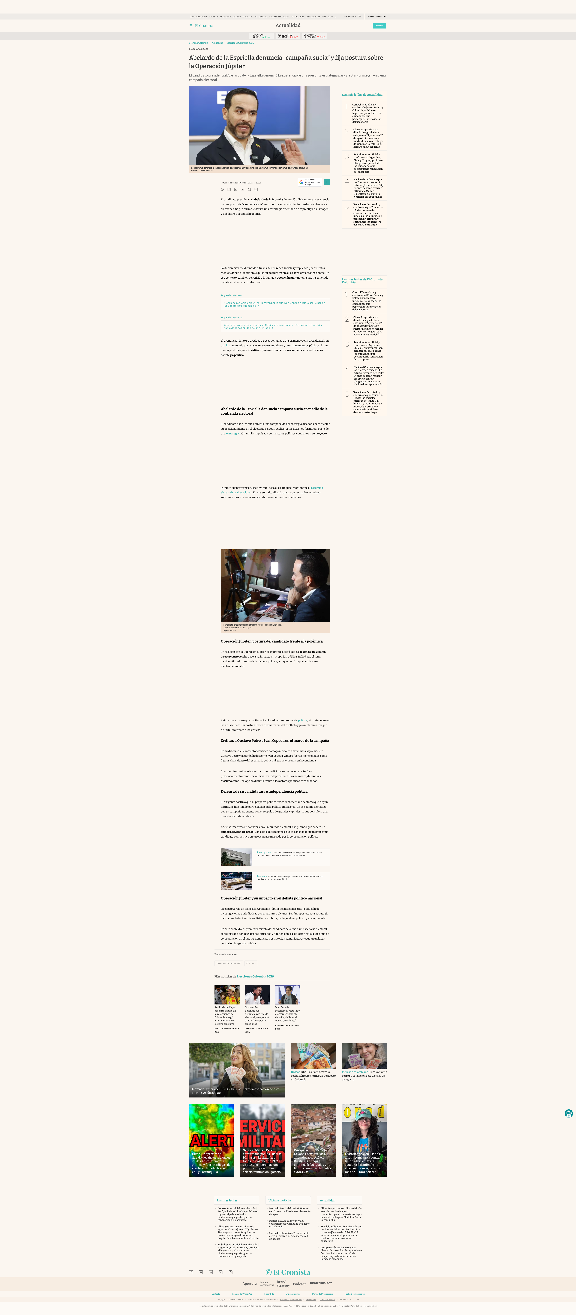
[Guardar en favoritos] (327, 182)
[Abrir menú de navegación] (191, 25)
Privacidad (311, 1299)
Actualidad (261, 17)
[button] (569, 1113)
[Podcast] (299, 1284)
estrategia (232, 433)
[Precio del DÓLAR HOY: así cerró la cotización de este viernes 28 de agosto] (237, 1070)
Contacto (216, 1294)
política (302, 720)
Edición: (375, 16)
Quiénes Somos (293, 1294)
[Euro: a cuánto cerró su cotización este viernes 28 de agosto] (364, 1056)
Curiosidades (313, 17)
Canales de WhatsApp (242, 1294)
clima (228, 345)
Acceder (379, 25)
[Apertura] (250, 1284)
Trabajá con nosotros (355, 1294)
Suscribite (269, 1294)
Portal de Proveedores (322, 1294)
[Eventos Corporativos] (267, 1284)
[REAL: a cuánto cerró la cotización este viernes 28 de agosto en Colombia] (313, 1056)
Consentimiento (327, 1299)
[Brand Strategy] (283, 1284)
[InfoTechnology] (321, 1284)
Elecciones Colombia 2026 (240, 43)
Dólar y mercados (243, 17)
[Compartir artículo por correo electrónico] (249, 189)
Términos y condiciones (291, 1299)
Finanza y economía (220, 17)
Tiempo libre (297, 17)
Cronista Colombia (198, 43)
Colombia (250, 963)
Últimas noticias (198, 17)
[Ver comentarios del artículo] (256, 189)
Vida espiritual (330, 17)
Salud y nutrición (279, 17)
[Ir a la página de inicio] (204, 25)
